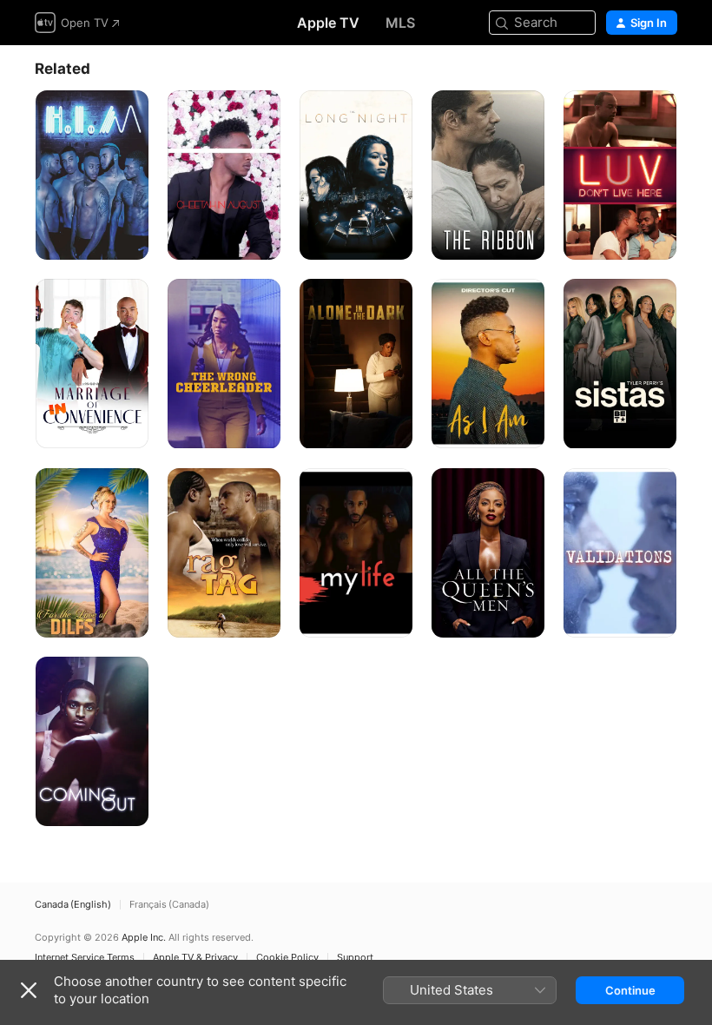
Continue (630, 990)
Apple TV (328, 22)
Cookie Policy (287, 957)
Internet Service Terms (85, 957)
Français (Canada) (169, 904)
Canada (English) (73, 904)
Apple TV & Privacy (195, 957)
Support (355, 957)
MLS (400, 22)
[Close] (28, 990)
